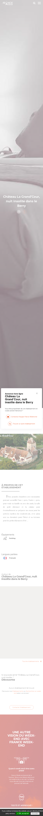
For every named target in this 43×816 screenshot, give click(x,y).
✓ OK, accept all (23, 813)
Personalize (35, 813)
